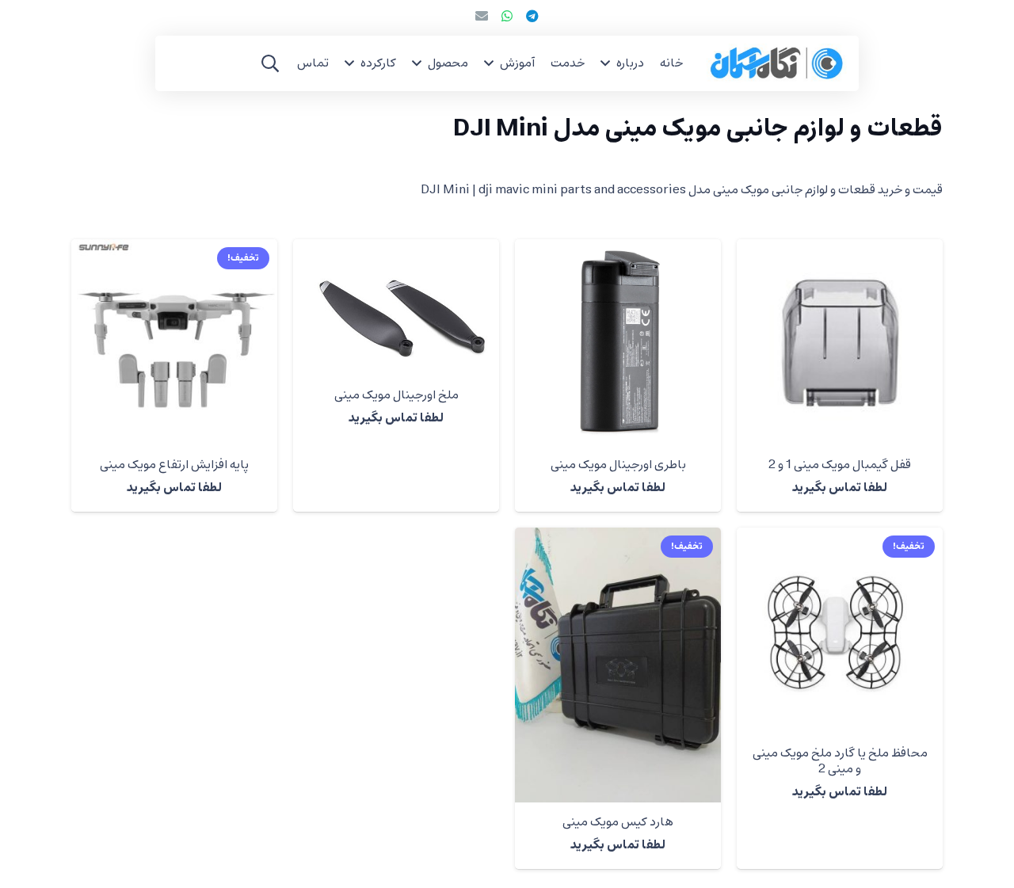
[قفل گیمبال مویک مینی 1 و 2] (840, 342)
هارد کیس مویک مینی (617, 822)
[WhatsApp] (507, 16)
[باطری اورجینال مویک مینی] (618, 342)
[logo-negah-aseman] (777, 63)
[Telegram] (532, 16)
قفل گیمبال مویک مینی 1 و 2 (839, 464)
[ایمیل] (481, 16)
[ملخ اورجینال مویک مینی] (396, 307)
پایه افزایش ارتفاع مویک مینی (174, 464)
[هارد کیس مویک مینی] (618, 665)
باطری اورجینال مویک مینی (618, 464)
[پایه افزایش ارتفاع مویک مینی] (174, 342)
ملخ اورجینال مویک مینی (396, 395)
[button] (605, 63)
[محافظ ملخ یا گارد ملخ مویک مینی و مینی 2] (840, 631)
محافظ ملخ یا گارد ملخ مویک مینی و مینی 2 (840, 761)
